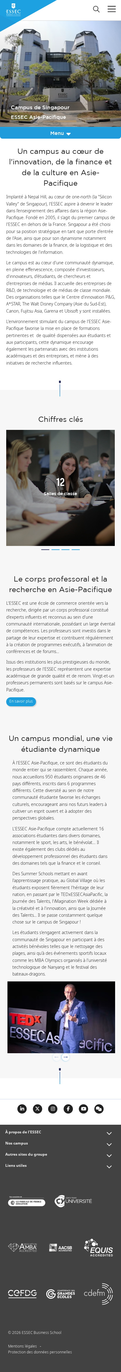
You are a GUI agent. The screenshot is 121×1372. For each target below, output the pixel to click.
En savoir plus (21, 701)
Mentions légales (22, 1346)
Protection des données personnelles (40, 1352)
